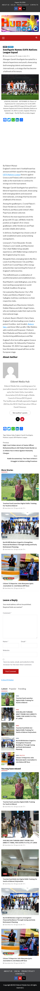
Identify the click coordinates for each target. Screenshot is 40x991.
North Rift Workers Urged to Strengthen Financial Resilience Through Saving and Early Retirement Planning (20, 544)
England (17, 435)
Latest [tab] (4, 688)
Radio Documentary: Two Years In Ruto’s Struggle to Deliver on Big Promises (22, 458)
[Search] (36, 37)
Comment (7, 613)
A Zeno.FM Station (7, 680)
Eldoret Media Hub (10, 56)
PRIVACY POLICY (23, 5)
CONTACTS (34, 5)
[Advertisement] (20, 144)
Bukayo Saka (11, 435)
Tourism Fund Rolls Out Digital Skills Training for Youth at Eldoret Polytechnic (26, 730)
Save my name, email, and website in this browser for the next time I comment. (18, 663)
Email (23, 641)
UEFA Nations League (12, 174)
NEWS (5, 47)
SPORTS (10, 47)
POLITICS (11, 578)
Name (5, 641)
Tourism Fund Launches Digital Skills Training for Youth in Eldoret (24, 700)
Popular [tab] (12, 688)
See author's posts (20, 413)
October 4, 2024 (21, 56)
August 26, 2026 (18, 508)
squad (11, 437)
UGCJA (13, 5)
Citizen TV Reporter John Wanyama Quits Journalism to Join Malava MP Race (26, 760)
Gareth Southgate (27, 435)
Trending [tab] (22, 688)
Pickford (5, 437)
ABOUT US (5, 5)
